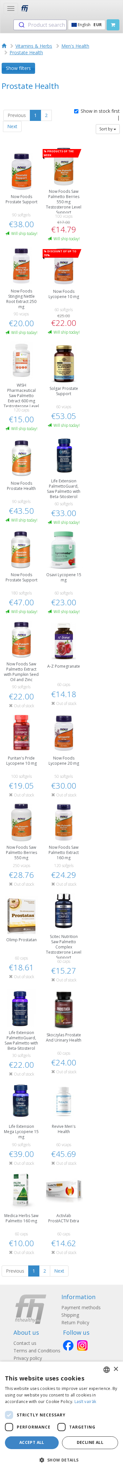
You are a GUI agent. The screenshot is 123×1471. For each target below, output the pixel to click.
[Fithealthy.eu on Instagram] (82, 1345)
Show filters (18, 68)
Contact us (24, 1343)
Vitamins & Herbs (33, 46)
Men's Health (75, 46)
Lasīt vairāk (85, 1401)
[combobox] (40, 25)
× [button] (115, 1369)
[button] (61, 1459)
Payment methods (81, 1307)
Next (12, 126)
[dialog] (61, 1416)
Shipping (70, 1315)
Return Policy (75, 1322)
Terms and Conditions (36, 1350)
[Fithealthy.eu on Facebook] (68, 1345)
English (89, 24)
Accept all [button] (31, 1442)
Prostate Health (26, 52)
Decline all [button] (90, 1442)
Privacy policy (27, 1358)
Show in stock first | (100, 114)
